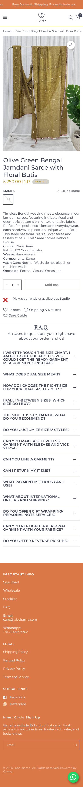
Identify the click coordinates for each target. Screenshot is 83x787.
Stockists (10, 599)
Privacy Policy (14, 669)
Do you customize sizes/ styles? (36, 430)
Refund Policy (14, 660)
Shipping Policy (15, 652)
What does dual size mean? (31, 374)
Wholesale (11, 590)
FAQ (6, 607)
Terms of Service (16, 677)
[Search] (70, 17)
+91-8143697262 (15, 632)
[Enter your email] (75, 745)
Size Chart (11, 582)
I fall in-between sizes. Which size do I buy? (34, 402)
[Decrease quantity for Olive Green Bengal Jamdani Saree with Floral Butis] (6, 285)
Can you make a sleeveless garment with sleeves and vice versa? (36, 444)
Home (7, 31)
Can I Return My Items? (26, 471)
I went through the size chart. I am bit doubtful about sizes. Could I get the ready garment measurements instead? (36, 358)
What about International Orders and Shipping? (31, 498)
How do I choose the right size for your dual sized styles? (35, 387)
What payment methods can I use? (33, 483)
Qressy (7, 771)
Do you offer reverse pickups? (36, 541)
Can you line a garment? (28, 459)
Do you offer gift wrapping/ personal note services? (33, 513)
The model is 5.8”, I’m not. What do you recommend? (34, 417)
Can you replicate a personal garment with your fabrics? (34, 528)
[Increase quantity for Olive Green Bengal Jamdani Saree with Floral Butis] (18, 285)
